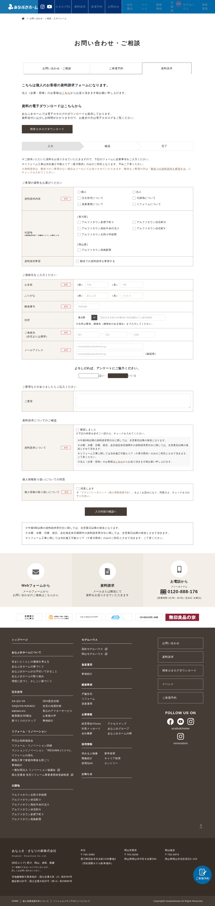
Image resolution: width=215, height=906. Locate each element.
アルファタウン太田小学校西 (29, 794)
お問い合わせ (170, 643)
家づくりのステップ (24, 720)
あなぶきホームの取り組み (28, 676)
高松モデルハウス (92, 649)
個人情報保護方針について (36, 901)
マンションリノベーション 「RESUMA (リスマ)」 (42, 750)
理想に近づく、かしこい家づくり (32, 681)
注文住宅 (17, 691)
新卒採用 (109, 753)
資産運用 (205, 6)
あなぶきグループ (118, 728)
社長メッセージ (91, 728)
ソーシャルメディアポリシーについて (71, 901)
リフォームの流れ (22, 755)
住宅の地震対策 (52, 706)
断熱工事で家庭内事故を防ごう (30, 760)
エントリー (111, 763)
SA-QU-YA (18, 701)
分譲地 (172, 6)
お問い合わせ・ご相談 (56, 68)
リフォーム (88, 698)
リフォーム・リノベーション (29, 731)
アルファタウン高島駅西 (26, 819)
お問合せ (113, 6)
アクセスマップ (117, 723)
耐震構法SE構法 (22, 715)
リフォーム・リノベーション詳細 (32, 745)
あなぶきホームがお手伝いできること (34, 671)
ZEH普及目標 (51, 701)
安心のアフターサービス (57, 710)
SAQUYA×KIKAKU (23, 706)
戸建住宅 (87, 693)
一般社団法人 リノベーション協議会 (34, 769)
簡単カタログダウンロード (47, 129)
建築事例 (159, 6)
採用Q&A (87, 763)
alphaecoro (19, 710)
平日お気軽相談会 (22, 740)
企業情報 (87, 714)
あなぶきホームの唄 (120, 733)
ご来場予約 (116, 68)
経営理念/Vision (91, 723)
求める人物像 (90, 753)
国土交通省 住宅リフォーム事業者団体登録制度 (40, 774)
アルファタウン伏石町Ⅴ (26, 799)
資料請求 (80, 6)
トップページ (20, 639)
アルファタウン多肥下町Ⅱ (28, 814)
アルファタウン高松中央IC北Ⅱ (31, 804)
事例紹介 (48, 720)
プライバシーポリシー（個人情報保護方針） (106, 492)
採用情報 (87, 744)
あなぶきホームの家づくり (28, 666)
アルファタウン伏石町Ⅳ (26, 809)
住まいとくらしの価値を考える (30, 661)
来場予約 (96, 6)
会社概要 (87, 733)
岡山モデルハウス (92, 653)
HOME (15, 901)
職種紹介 (87, 758)
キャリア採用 (112, 758)
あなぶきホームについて (26, 652)
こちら (66, 92)
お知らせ (87, 773)
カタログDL (63, 6)
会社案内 (130, 6)
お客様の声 (49, 715)
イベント (144, 6)
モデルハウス (188, 6)
